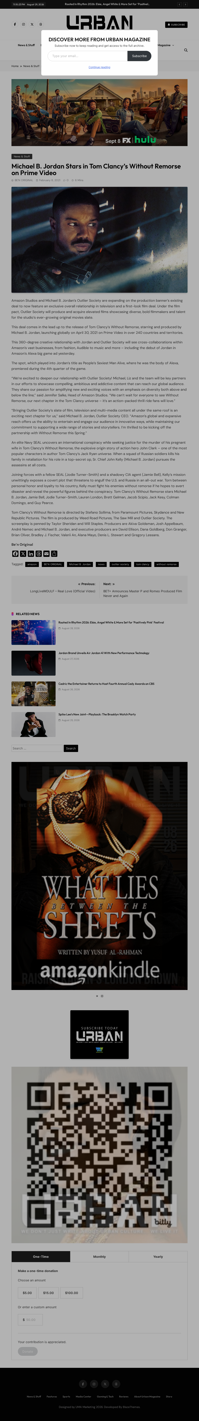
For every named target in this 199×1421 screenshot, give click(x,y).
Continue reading (99, 67)
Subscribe (139, 56)
